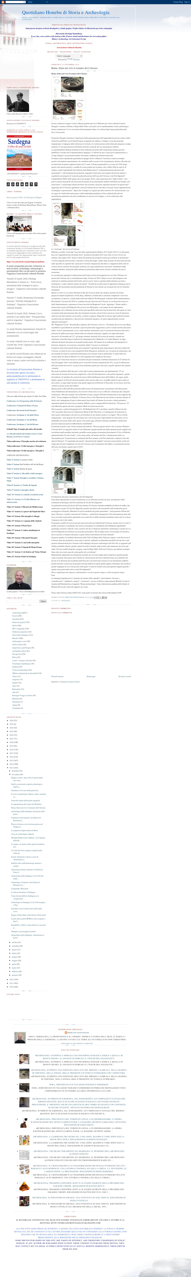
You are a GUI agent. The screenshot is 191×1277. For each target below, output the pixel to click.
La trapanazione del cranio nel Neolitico (26, 804)
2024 (12, 727)
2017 (12, 753)
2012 (12, 979)
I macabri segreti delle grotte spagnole (25, 800)
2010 (12, 986)
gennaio (15, 975)
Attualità (65, 601)
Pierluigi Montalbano (78, 1033)
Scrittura (15, 666)
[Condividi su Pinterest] (105, 597)
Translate (76, 59)
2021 (12, 738)
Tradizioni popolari (19, 631)
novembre (16, 774)
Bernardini (16, 689)
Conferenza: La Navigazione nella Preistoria (24, 401)
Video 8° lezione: (22, 485)
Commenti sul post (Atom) (70, 681)
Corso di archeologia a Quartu (22, 834)
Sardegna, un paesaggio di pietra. (23, 931)
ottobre (15, 942)
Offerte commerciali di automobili (25, 673)
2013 (12, 767)
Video (14, 676)
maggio (15, 960)
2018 (12, 749)
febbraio (15, 971)
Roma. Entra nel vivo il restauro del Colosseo (28, 807)
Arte (14, 692)
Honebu (15, 638)
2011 (12, 983)
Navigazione (17, 654)
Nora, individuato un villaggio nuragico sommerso (78, 1084)
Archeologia (17, 612)
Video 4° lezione (13, 464)
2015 (12, 760)
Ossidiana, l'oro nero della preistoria (24, 790)
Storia (14, 625)
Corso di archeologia (20, 670)
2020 (12, 742)
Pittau (14, 657)
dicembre (15, 771)
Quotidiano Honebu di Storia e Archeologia (65, 12)
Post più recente (57, 676)
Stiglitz (15, 682)
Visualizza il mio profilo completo (77, 1043)
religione (15, 679)
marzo (14, 967)
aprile (14, 964)
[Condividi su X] (100, 597)
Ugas (14, 686)
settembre (16, 946)
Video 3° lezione (13, 460)
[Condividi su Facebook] (103, 597)
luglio (14, 953)
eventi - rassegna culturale (22, 660)
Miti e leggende (18, 628)
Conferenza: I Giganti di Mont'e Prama (22, 405)
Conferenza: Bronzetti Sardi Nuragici (21, 410)
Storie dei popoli (18, 622)
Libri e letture (17, 644)
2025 (12, 724)
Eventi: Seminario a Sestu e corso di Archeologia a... (24, 858)
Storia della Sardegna (20, 635)
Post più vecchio (125, 676)
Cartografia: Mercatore (19, 888)
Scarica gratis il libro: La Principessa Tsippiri (24, 197)
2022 (12, 735)
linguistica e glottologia (21, 647)
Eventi (14, 616)
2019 (12, 746)
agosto (14, 949)
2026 (12, 720)
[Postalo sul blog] (97, 597)
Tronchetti (16, 702)
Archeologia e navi (19, 641)
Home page (91, 676)
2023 (12, 731)
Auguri (15, 705)
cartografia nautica (19, 651)
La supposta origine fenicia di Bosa (24, 830)
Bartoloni (16, 698)
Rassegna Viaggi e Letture (22, 695)
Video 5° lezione (13, 469)
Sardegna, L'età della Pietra (28, 414)
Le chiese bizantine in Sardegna (23, 892)
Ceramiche (16, 708)
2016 (12, 757)
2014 (12, 764)
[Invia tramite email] (95, 597)
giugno (15, 957)
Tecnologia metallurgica (21, 663)
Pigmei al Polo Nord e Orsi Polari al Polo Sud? (28, 915)
